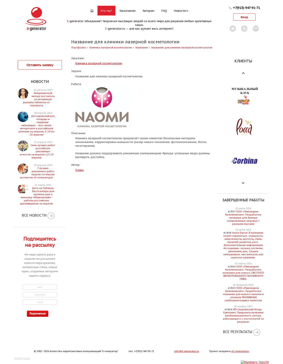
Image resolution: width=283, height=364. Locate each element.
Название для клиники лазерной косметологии (181, 47)
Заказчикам (127, 11)
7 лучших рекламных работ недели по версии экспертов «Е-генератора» (37, 173)
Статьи (26, 358)
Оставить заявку (40, 65)
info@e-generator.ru (186, 351)
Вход (244, 17)
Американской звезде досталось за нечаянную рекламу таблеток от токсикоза (39, 99)
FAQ (164, 11)
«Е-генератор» (240, 351)
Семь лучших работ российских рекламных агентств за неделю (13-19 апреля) (37, 151)
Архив (18, 358)
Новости (180, 11)
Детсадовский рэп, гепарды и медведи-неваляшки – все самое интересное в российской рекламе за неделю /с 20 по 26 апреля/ (37, 125)
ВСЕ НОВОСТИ (34, 215)
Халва (79, 170)
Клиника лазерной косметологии (111, 47)
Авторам (148, 11)
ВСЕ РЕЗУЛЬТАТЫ (237, 332)
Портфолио (78, 47)
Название (142, 47)
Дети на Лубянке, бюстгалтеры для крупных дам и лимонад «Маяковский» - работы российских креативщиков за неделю (37, 196)
